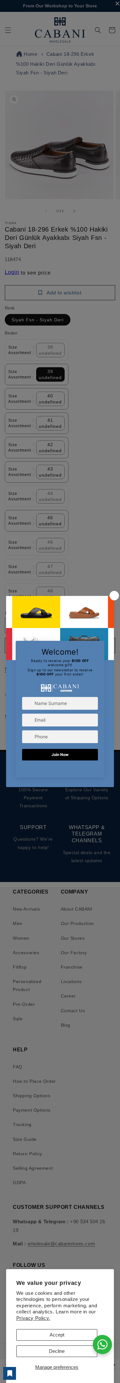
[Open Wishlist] (9, 1373)
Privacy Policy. (33, 1318)
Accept (57, 1334)
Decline (57, 1351)
